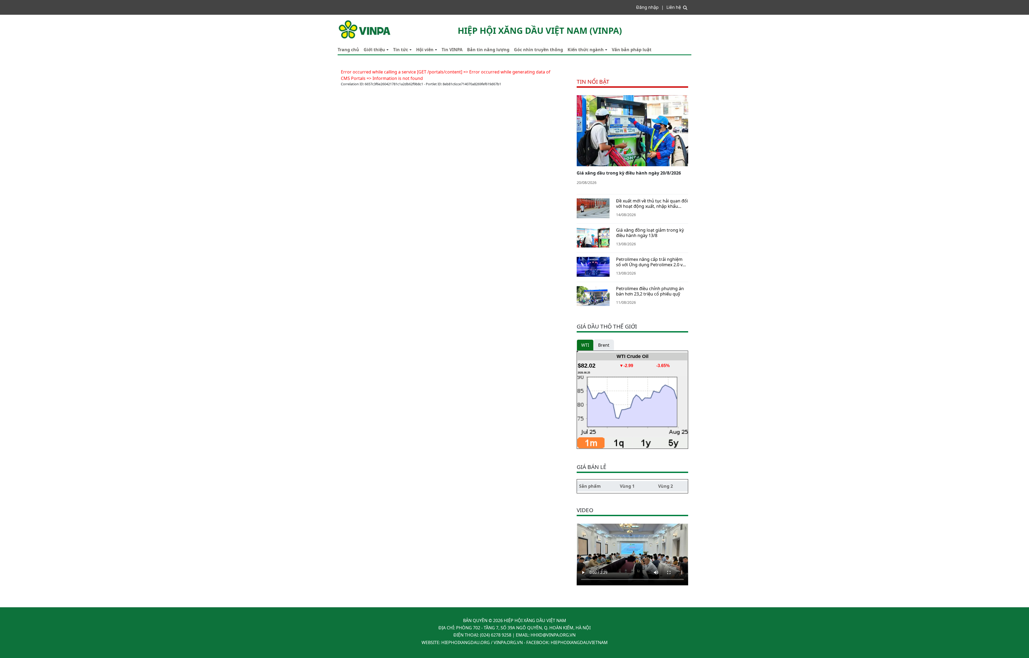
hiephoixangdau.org (465, 642)
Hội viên (425, 50)
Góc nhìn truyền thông (538, 50)
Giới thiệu (374, 50)
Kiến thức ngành (586, 50)
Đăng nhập (647, 7)
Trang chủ (348, 50)
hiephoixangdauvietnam (579, 642)
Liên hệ (673, 7)
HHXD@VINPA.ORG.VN (553, 635)
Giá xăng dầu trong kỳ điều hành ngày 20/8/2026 (629, 173)
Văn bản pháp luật (631, 50)
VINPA (344, 21)
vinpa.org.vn (508, 642)
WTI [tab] (585, 345)
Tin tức (400, 50)
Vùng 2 (665, 486)
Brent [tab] (603, 345)
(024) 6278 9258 (495, 635)
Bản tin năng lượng (488, 50)
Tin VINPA (452, 50)
